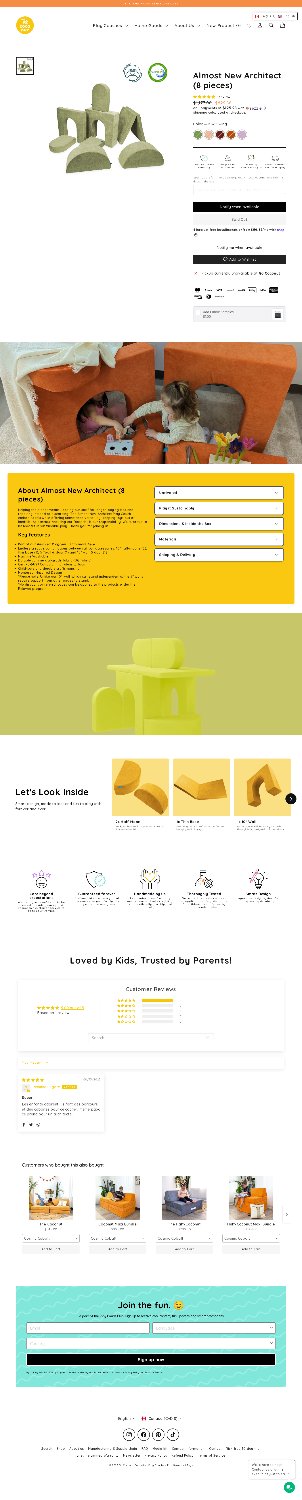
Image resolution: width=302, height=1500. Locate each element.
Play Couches (108, 25)
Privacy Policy (156, 1455)
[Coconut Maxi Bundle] (117, 1198)
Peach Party (209, 134)
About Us (184, 25)
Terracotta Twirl (231, 134)
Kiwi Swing (198, 134)
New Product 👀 (223, 25)
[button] (204, 97)
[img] (33, 1080)
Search (46, 1449)
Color (210, 124)
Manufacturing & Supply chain (112, 1449)
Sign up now (151, 1359)
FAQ (144, 1449)
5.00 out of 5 (72, 1008)
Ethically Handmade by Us (251, 166)
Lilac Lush (242, 134)
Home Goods (149, 25)
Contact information (188, 1449)
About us (76, 1449)
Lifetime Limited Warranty (204, 166)
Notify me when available (239, 247)
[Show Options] (271, 1328)
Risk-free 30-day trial (243, 1449)
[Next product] (286, 1214)
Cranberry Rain (220, 134)
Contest (215, 1449)
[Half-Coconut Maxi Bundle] (251, 1198)
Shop (61, 1449)
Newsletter (131, 1455)
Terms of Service (211, 1455)
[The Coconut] (51, 1198)
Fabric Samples (218, 312)
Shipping (200, 112)
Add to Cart (51, 1249)
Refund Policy (182, 1455)
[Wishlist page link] (249, 25)
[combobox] (51, 1238)
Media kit (160, 1449)
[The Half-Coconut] (184, 1198)
